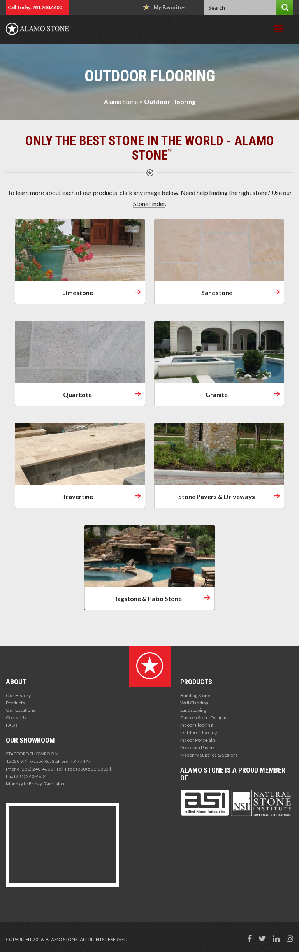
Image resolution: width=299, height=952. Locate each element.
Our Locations (20, 710)
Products (15, 703)
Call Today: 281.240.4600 (35, 7)
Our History (18, 695)
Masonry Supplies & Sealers (208, 755)
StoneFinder (149, 203)
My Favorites (170, 7)
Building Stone (195, 695)
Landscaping (193, 710)
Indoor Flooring (196, 725)
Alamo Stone (121, 101)
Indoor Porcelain (197, 740)
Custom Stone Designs (203, 717)
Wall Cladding (194, 703)
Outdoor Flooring (198, 732)
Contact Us (17, 717)
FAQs (12, 725)
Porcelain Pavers (197, 747)
